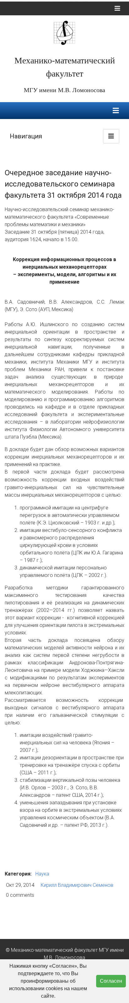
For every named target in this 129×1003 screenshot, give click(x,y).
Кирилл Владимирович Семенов (77, 885)
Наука (42, 874)
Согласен (111, 981)
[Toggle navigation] (117, 8)
